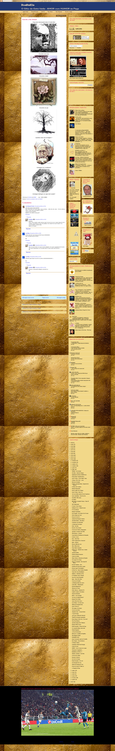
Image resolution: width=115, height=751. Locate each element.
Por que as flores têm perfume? (77, 358)
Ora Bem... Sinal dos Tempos (78, 473)
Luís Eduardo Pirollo (30, 206)
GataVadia (31, 219)
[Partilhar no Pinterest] (46, 197)
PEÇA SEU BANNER (75, 401)
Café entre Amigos (74, 390)
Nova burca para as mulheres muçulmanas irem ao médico (83, 271)
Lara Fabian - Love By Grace (78, 602)
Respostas (29, 217)
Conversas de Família (76, 581)
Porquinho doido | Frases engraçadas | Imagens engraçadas (80, 378)
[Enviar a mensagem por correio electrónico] (39, 197)
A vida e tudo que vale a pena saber (77, 368)
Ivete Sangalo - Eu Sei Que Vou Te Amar (80, 513)
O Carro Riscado (75, 509)
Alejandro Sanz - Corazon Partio (78, 611)
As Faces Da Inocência (76, 632)
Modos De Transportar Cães (77, 664)
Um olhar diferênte (74, 397)
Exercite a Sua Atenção (76, 528)
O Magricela (77, 143)
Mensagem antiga (61, 297)
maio (73, 672)
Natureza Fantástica (76, 593)
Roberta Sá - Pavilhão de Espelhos (79, 633)
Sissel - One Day (75, 526)
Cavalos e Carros (75, 537)
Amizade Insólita (75, 552)
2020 (72, 444)
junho (73, 670)
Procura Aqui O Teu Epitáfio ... (78, 568)
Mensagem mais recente (28, 297)
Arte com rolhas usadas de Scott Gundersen (81, 494)
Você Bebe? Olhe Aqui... (77, 497)
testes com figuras (38, 199)
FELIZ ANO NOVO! (79, 137)
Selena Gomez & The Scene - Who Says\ (83, 330)
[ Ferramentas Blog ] (75, 347)
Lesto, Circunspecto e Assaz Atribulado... (83, 289)
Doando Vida (73, 367)
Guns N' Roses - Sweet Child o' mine (79, 478)
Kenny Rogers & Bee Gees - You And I (80, 619)
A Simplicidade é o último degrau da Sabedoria (80, 343)
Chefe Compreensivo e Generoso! (78, 540)
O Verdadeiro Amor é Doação (78, 575)
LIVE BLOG (73, 396)
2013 (72, 457)
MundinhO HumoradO (75, 421)
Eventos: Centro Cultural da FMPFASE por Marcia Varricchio (79, 374)
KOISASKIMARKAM (75, 385)
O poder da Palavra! (75, 412)
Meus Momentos (59, 11)
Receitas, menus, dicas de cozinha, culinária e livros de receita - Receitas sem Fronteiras (80, 434)
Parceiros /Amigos (68, 11)
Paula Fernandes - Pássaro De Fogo (79, 626)
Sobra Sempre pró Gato (77, 515)
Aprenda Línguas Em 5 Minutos (78, 622)
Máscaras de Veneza (76, 588)
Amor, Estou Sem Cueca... (77, 601)
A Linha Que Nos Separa (77, 524)
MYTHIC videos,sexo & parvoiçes (78, 426)
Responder (28, 214)
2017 (72, 449)
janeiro (73, 679)
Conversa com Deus (76, 610)
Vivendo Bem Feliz (75, 342)
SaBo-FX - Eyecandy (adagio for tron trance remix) (80, 427)
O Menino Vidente (75, 642)
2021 (72, 442)
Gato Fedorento (74, 431)
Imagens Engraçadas (76, 488)
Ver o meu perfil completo (73, 198)
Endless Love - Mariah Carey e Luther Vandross (79, 550)
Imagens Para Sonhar (76, 599)
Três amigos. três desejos (77, 608)
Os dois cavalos (78, 117)
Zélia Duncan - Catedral (77, 533)
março (73, 676)
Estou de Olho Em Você (76, 544)
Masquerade (73, 416)
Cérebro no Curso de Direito (76, 363)
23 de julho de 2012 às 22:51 (40, 267)
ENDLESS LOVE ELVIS (76, 404)
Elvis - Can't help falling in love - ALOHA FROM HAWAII (80, 406)
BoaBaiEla (27, 4)
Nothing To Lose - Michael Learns (79, 508)
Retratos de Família (76, 482)
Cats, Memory (78, 123)
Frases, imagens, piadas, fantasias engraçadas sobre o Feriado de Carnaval (80, 381)
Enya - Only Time (75, 538)
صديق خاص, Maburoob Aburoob (78, 615)
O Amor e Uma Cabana (77, 506)
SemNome (89, 225)
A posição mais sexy (79, 283)
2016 (72, 451)
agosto (73, 467)
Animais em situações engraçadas (78, 617)
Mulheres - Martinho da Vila (78, 573)
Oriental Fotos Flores (75, 357)
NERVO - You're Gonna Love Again (79, 648)
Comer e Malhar (78, 170)
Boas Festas (74, 316)
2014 (72, 455)
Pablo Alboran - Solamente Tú (78, 590)
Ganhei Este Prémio (79, 276)
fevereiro (74, 677)
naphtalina (61, 741)
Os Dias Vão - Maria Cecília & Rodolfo (80, 570)
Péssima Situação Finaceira (77, 554)
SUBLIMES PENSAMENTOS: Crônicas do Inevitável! (79, 411)
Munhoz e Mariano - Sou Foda (78, 653)
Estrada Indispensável (76, 586)
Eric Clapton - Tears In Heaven (78, 641)
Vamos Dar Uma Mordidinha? (78, 572)
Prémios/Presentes (34, 11)
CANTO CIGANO (74, 372)
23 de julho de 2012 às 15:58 (35, 233)
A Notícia (77, 323)
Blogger (72, 741)
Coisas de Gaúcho (75, 556)
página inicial (25, 11)
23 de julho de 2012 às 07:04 (40, 206)
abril (73, 674)
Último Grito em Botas (79, 110)
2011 (72, 681)
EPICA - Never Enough (76, 595)
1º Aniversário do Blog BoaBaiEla (82, 130)
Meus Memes (50, 11)
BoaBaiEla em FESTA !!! (80, 150)
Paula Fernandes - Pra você (77, 661)
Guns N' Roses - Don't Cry (77, 492)
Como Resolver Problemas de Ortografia (80, 535)
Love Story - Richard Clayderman (82, 157)
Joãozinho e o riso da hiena (80, 303)
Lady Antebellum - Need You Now (79, 496)
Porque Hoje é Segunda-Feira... (78, 476)
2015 (72, 453)
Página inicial (45, 297)
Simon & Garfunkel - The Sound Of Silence (79, 562)
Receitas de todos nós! (75, 353)
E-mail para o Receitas (75, 354)
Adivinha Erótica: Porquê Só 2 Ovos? (82, 310)
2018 (72, 448)
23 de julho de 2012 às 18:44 (40, 245)
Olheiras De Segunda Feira (80, 164)
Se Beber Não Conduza (76, 486)
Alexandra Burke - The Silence (78, 520)
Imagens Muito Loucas (76, 624)
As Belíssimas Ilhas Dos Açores (78, 582)
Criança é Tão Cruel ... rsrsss (78, 480)
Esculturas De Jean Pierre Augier (78, 566)
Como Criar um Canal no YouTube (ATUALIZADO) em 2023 (77, 348)
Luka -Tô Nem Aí (75, 606)
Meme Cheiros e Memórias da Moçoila (79, 558)
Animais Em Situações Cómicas (78, 518)
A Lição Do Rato (75, 613)
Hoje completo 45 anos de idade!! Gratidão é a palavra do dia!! (79, 391)
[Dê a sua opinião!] (42, 197)
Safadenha (73, 422)
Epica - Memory (75, 542)
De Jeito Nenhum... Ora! (77, 564)
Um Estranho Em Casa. (76, 662)
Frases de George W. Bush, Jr (78, 666)
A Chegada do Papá (76, 668)
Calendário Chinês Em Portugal (78, 644)
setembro (74, 466)
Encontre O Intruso (76, 657)
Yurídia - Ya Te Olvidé (76, 471)
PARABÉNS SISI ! (75, 637)
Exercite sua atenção (31, 199)
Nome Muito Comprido (76, 548)
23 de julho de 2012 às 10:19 (40, 219)
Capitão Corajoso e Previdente (78, 592)
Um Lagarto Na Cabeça (76, 560)
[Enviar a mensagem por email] (41, 197)
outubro (74, 464)
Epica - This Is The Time (77, 579)
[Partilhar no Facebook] (45, 197)
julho (73, 469)
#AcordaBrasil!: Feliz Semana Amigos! (78, 386)
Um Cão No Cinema (76, 659)
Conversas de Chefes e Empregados (79, 529)
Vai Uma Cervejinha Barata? (78, 597)
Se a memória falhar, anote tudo (78, 628)
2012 (72, 459)
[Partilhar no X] (44, 197)
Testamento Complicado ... (77, 650)
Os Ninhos (74, 499)
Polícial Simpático (75, 630)
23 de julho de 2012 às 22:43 (35, 256)
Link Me (43, 11)
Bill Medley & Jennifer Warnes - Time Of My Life (80, 502)
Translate (79, 47)
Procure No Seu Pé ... (76, 517)
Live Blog (27, 233)
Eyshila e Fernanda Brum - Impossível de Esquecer (80, 484)
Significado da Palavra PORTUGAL (79, 474)
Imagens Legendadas (76, 511)
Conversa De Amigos (76, 655)
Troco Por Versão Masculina (77, 577)
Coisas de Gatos (75, 646)
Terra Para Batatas (76, 621)
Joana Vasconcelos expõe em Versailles (79, 639)
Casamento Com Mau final (77, 522)
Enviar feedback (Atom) (46, 301)
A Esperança (73, 417)
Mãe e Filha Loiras (76, 546)
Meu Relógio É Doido (76, 635)
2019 (72, 446)
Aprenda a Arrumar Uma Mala (78, 531)
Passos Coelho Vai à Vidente (77, 490)
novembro (74, 462)
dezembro (74, 460)
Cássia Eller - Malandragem (77, 584)
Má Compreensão (75, 504)
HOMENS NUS (78, 296)
